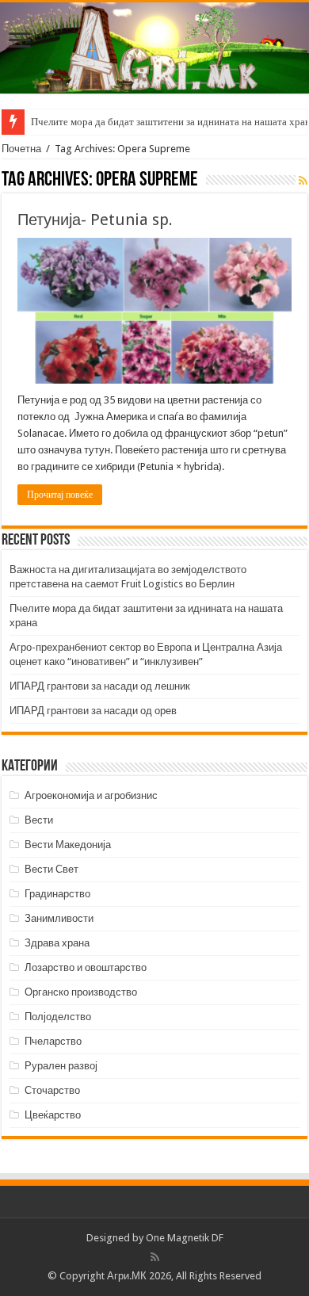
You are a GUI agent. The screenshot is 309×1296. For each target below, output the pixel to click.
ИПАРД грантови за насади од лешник (100, 686)
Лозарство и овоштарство (86, 967)
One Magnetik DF (184, 1238)
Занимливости (59, 918)
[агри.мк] (154, 48)
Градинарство (57, 894)
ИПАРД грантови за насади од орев (93, 711)
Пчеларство (53, 1041)
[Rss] (155, 1257)
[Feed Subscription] (303, 180)
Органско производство (81, 992)
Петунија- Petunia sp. (95, 219)
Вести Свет (51, 869)
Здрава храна (57, 943)
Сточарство (52, 1090)
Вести (39, 820)
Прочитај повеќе (60, 494)
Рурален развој (61, 1066)
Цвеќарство (53, 1115)
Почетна (21, 149)
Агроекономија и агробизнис (91, 795)
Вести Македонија (68, 845)
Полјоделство (58, 1017)
